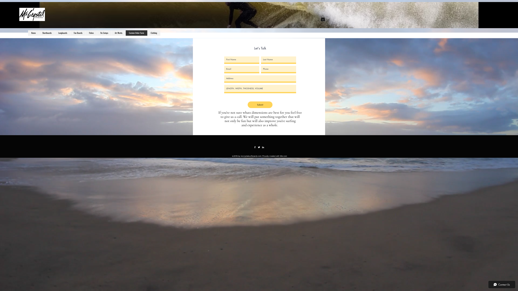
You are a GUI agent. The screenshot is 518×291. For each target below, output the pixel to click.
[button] (153, 33)
